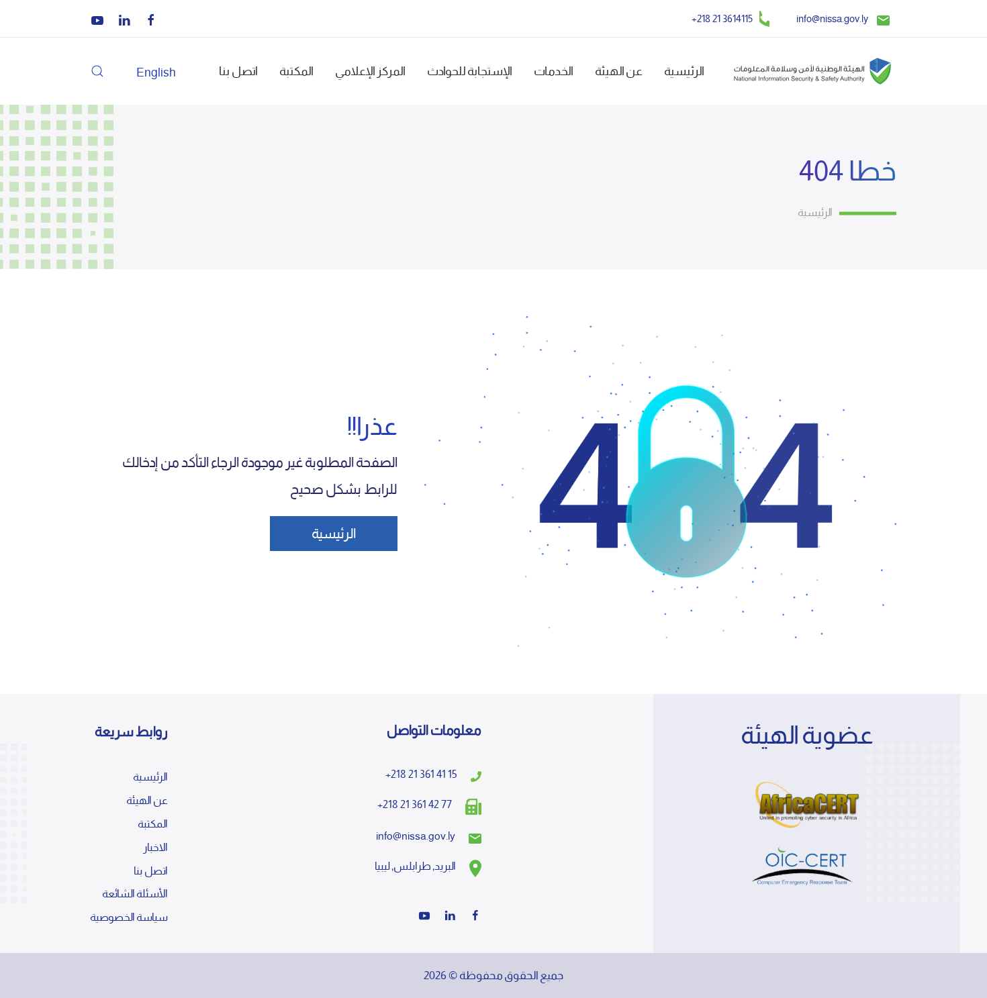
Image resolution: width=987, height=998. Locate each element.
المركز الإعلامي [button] (370, 71)
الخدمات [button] (553, 71)
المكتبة (296, 71)
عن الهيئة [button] (619, 71)
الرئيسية (684, 71)
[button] (97, 71)
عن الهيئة (147, 800)
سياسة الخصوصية (129, 917)
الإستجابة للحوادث (469, 71)
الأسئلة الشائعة (135, 893)
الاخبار (155, 847)
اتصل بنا (238, 71)
